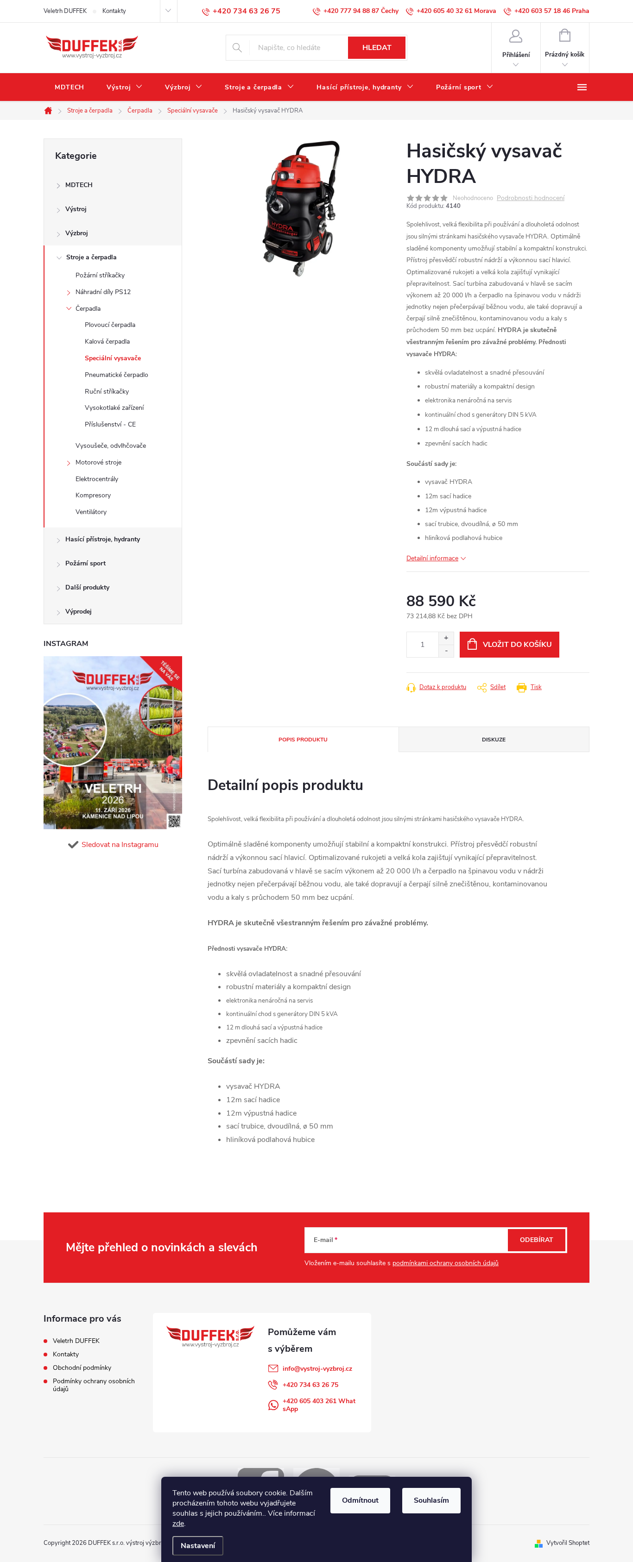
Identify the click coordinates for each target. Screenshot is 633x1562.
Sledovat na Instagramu (120, 845)
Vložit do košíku (517, 645)
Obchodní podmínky (82, 1367)
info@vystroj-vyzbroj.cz (317, 1368)
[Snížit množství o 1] (446, 651)
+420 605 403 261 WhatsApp (319, 1405)
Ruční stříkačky (107, 391)
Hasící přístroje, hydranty (102, 539)
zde (178, 1523)
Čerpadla (88, 308)
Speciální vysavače (113, 358)
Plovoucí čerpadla (110, 324)
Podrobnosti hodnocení (530, 198)
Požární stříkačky (100, 275)
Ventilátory (91, 512)
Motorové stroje (98, 462)
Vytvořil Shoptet (567, 1543)
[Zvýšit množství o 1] (446, 638)
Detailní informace (432, 558)
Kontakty (114, 11)
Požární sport (85, 563)
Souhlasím (431, 1500)
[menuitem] (69, 87)
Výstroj (76, 209)
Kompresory (93, 495)
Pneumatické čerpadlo (116, 374)
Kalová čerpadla (107, 341)
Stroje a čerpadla (91, 257)
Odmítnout (360, 1500)
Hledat (377, 48)
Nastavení (198, 1546)
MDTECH (79, 185)
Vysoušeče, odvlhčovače (111, 445)
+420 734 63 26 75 (310, 1384)
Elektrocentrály (97, 479)
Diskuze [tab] (494, 739)
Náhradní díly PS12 (103, 292)
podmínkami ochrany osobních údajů (445, 1263)
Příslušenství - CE (110, 424)
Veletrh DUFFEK (65, 11)
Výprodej (78, 611)
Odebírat (536, 1240)
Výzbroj (76, 233)
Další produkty (87, 587)
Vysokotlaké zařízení (114, 407)
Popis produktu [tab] (303, 739)
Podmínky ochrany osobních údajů (94, 1385)
